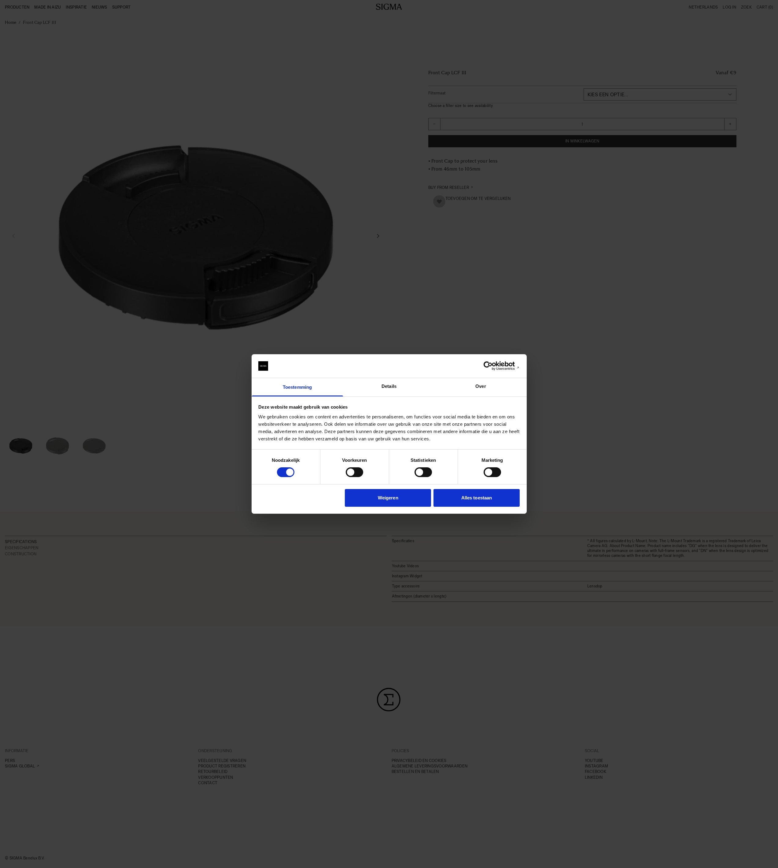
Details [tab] (389, 386)
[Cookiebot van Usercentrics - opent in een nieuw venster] (493, 365)
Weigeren (388, 497)
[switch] (354, 472)
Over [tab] (480, 386)
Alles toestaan (476, 497)
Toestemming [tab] (297, 387)
